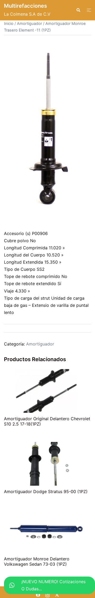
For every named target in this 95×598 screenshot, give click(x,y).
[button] (78, 10)
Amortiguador (29, 23)
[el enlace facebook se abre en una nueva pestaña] (38, 594)
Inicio (8, 23)
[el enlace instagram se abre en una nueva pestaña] (47, 594)
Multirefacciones (25, 6)
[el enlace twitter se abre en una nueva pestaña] (57, 594)
